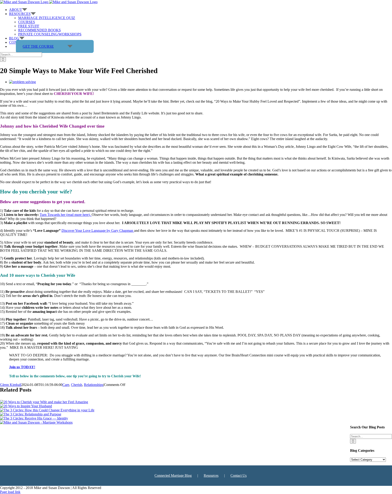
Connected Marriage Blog (173, 475)
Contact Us (238, 475)
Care (65, 385)
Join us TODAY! (22, 367)
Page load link (10, 492)
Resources (211, 475)
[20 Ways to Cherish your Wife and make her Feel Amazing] (44, 402)
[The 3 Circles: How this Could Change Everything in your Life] (47, 410)
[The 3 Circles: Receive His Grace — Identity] (34, 418)
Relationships (93, 385)
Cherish (76, 385)
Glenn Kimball (10, 385)
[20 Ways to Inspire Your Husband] (26, 406)
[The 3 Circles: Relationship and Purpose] (30, 414)
